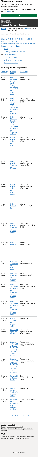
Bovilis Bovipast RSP (13, 206)
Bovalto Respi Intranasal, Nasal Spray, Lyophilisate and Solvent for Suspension (14, 105)
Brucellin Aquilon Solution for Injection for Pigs (14, 392)
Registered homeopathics (13, 60)
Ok (19, 15)
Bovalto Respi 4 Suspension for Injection (14, 141)
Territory (4, 72)
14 (23, 416)
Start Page (4, 34)
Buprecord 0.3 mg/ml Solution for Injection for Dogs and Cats (14, 404)
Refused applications (11, 63)
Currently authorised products (14, 52)
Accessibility (11, 425)
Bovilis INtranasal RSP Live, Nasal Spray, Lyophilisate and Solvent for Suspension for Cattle (14, 85)
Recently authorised (8, 46)
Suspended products (11, 57)
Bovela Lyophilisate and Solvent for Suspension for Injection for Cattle (14, 291)
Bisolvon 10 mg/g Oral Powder (14, 332)
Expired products (10, 54)
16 (28, 416)
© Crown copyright (19, 452)
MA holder (23, 72)
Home (6, 49)
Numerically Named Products (11, 44)
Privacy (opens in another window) (12, 427)
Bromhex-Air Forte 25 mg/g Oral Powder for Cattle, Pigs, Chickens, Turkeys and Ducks (14, 348)
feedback (27, 28)
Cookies (9, 11)
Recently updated (29, 44)
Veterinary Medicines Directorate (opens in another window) (17, 429)
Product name (13, 73)
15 (25, 416)
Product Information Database (14, 25)
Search (18, 46)
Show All (4, 39)
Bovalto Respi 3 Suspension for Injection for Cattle (14, 189)
